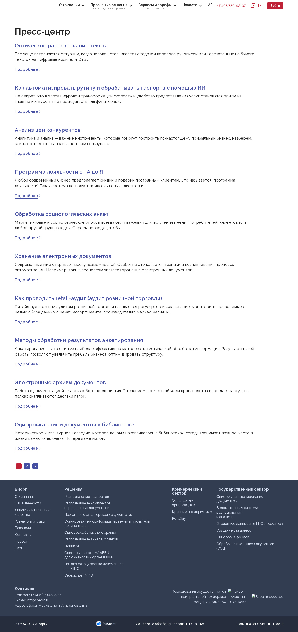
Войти (275, 5)
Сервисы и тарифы (154, 6)
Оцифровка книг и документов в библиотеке (74, 424)
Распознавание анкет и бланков (91, 539)
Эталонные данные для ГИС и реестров (249, 523)
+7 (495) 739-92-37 (46, 595)
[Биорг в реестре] (267, 597)
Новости (189, 5)
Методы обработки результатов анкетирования (79, 340)
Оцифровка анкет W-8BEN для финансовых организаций (88, 555)
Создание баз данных (234, 530)
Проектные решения (109, 6)
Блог (18, 548)
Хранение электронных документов (63, 256)
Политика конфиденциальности (260, 624)
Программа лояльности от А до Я (59, 172)
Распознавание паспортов (86, 497)
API (211, 5)
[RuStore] (98, 624)
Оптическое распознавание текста (61, 45)
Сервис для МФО (78, 575)
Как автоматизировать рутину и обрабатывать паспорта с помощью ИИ (110, 88)
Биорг (30, 5)
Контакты (23, 535)
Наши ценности (28, 503)
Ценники (71, 546)
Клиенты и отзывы (30, 521)
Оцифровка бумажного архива (90, 532)
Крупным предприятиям (192, 512)
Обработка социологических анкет (62, 214)
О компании (69, 5)
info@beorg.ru (38, 600)
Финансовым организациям (183, 503)
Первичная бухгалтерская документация (98, 515)
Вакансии (23, 528)
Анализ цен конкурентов (48, 130)
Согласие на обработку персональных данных (170, 624)
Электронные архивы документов (60, 382)
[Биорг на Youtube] (84, 624)
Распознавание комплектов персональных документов (87, 505)
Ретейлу (179, 518)
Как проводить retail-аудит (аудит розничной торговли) (88, 298)
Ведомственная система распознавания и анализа (237, 512)
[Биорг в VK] (91, 624)
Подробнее (26, 69)
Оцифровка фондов (232, 537)
